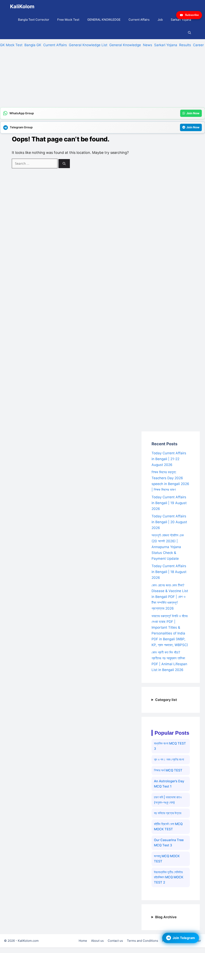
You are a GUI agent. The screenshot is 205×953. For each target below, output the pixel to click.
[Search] (64, 163)
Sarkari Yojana (181, 19)
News (147, 45)
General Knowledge (125, 45)
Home (83, 941)
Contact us (115, 941)
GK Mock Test (11, 45)
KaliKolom (22, 6)
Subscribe (192, 14)
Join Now (192, 113)
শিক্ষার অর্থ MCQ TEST (168, 770)
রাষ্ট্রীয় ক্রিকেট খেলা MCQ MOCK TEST (168, 826)
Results (185, 45)
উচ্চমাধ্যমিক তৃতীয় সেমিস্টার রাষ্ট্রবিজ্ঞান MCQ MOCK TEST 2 (168, 877)
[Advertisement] (102, 79)
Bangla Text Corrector (33, 19)
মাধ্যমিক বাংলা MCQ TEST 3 (170, 746)
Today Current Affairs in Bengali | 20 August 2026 (169, 522)
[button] (189, 32)
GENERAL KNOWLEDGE (104, 19)
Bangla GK (32, 45)
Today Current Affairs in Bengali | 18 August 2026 (169, 572)
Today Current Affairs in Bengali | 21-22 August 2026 (169, 459)
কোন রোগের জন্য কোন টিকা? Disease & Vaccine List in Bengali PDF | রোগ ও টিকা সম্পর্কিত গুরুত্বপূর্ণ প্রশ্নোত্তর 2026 (170, 597)
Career (198, 45)
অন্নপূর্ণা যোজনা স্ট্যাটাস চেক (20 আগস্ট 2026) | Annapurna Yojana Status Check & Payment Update (168, 547)
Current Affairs (139, 19)
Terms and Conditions (142, 941)
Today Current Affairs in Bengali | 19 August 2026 (169, 503)
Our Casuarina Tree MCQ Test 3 (169, 842)
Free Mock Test (68, 19)
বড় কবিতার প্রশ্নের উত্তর (167, 813)
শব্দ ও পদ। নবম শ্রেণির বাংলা (169, 759)
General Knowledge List (88, 45)
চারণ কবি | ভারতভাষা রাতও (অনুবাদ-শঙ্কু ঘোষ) (168, 799)
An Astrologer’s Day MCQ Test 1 (169, 783)
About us (97, 941)
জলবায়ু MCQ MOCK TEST (167, 858)
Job (160, 19)
